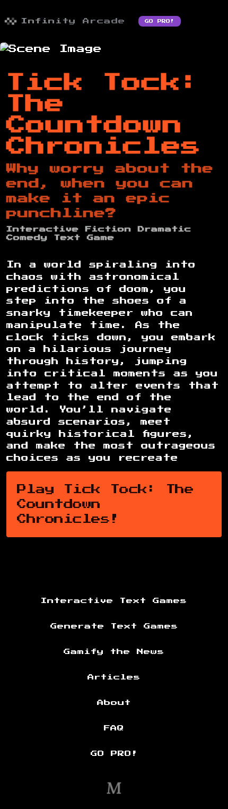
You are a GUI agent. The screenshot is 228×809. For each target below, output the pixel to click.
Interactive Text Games (114, 601)
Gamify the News (114, 652)
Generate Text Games (114, 626)
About (114, 703)
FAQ (114, 728)
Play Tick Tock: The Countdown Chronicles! (105, 504)
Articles (114, 677)
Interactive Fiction (68, 229)
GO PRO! (159, 21)
